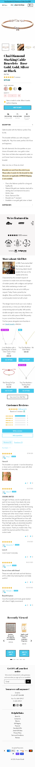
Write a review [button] (17, 431)
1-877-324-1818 (19, 695)
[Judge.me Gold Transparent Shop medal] (17, 243)
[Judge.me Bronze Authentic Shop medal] (26, 243)
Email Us (17, 693)
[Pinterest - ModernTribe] (21, 705)
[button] (17, 24)
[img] (7, 453)
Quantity (6, 93)
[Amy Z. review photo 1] (6, 476)
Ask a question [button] (17, 435)
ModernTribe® (20, 759)
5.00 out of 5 (22, 409)
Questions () (18, 442)
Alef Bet (6, 74)
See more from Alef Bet (17, 397)
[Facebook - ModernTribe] (14, 705)
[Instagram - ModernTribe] (17, 705)
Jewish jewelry (10, 324)
